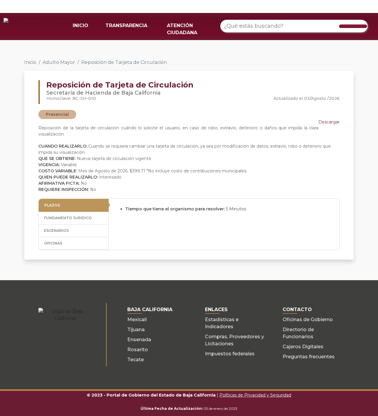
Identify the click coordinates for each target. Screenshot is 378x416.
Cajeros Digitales (303, 346)
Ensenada (139, 339)
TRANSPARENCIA (126, 25)
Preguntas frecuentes (309, 356)
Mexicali (137, 319)
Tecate (135, 359)
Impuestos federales (230, 353)
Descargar (329, 122)
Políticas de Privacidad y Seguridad (255, 395)
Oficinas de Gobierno (308, 319)
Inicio (30, 62)
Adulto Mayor (59, 62)
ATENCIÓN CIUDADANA (182, 29)
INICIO (80, 25)
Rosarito (137, 349)
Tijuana (136, 329)
